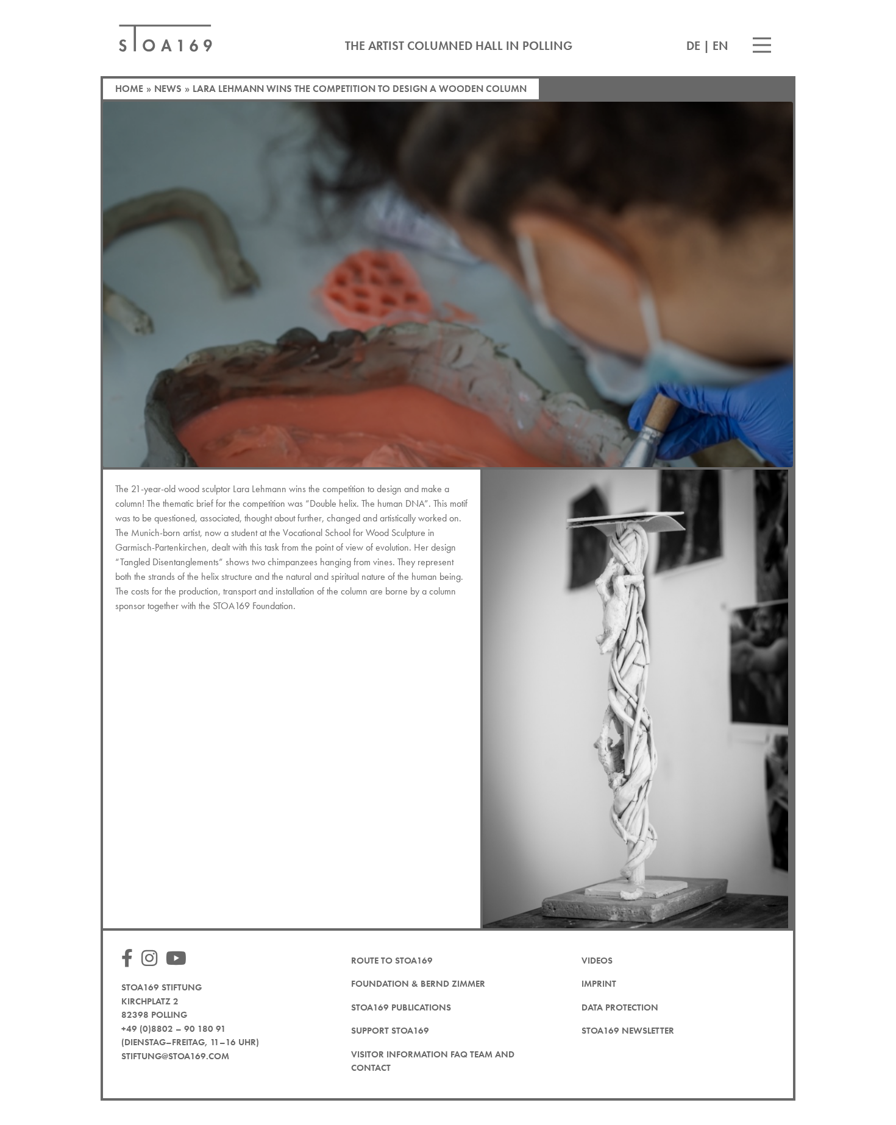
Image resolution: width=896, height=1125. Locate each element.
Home (129, 88)
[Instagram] (152, 959)
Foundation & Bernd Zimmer (418, 984)
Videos (597, 960)
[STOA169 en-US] (165, 38)
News (168, 88)
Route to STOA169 (392, 960)
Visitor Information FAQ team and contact (432, 1061)
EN (720, 46)
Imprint (598, 984)
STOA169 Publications (401, 1007)
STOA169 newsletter (627, 1030)
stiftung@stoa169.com (175, 1056)
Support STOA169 (390, 1030)
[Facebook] (130, 959)
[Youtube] (179, 959)
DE (693, 46)
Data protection (619, 1007)
